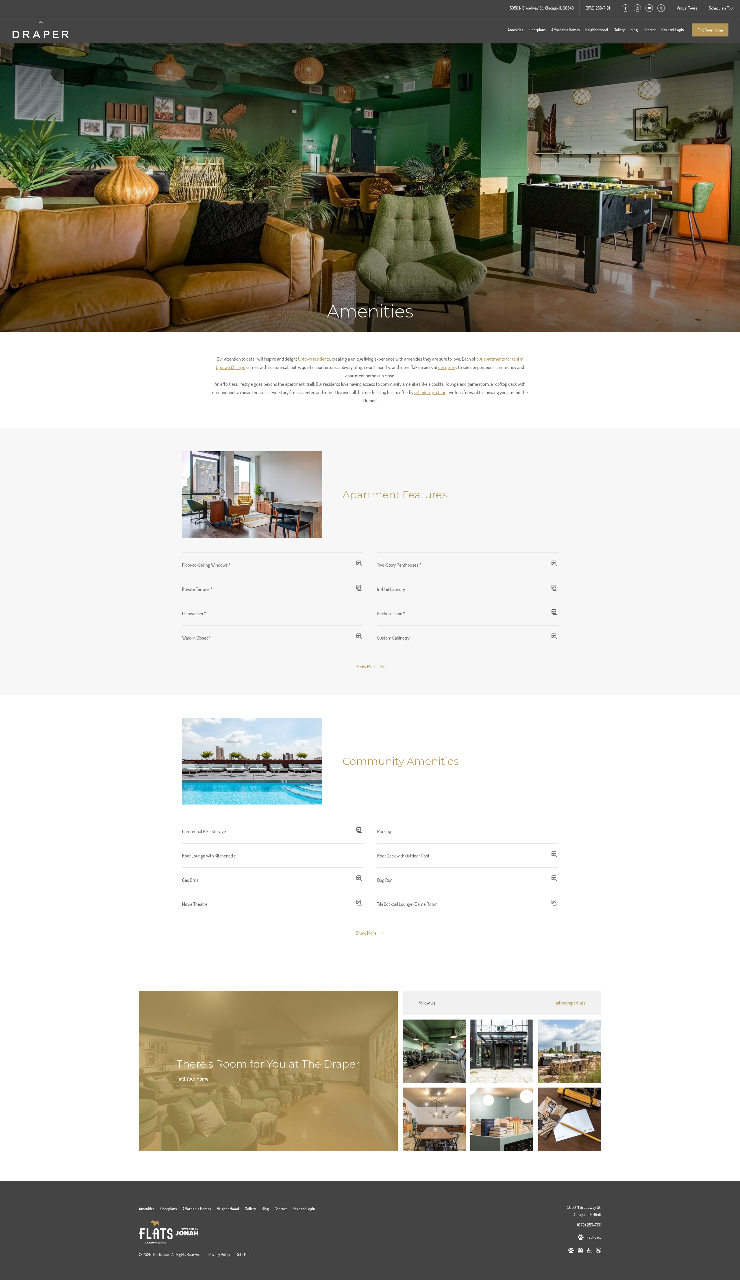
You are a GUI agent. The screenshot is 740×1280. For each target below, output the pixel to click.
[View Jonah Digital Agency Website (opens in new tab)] (186, 1232)
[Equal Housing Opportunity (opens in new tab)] (580, 1251)
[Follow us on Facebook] (625, 8)
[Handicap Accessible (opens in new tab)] (589, 1251)
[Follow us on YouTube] (649, 8)
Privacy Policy (219, 1254)
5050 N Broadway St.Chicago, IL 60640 (584, 1211)
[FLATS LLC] (156, 1233)
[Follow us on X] (661, 8)
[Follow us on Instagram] (637, 8)
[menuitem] (515, 30)
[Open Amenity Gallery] (359, 565)
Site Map (244, 1254)
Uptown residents (314, 359)
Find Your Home (710, 29)
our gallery (447, 367)
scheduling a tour (429, 392)
